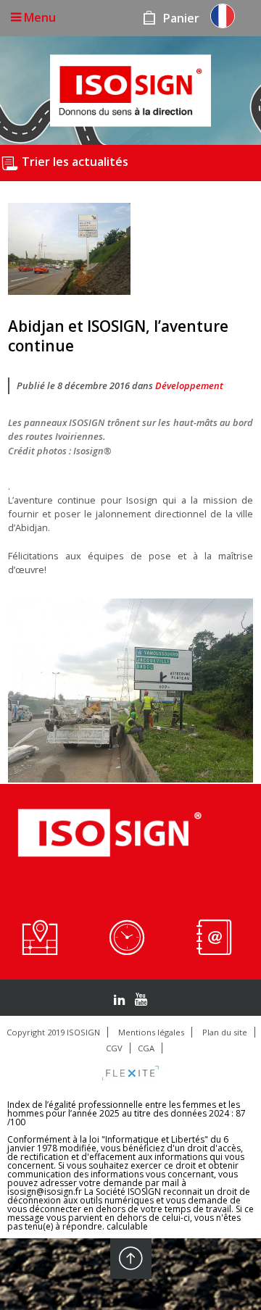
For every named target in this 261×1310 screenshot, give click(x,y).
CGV (114, 1048)
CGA (146, 1048)
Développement (189, 385)
